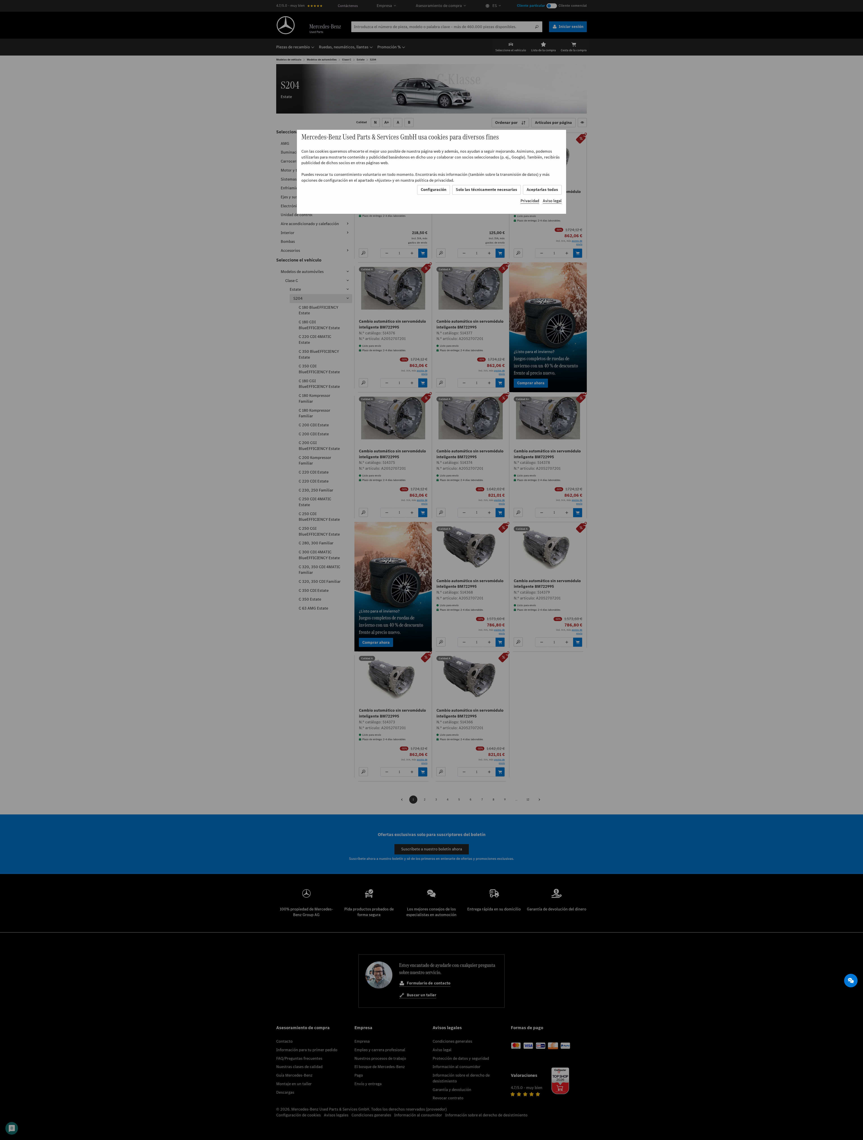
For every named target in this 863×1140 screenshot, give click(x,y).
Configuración (433, 189)
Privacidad (529, 200)
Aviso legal (552, 200)
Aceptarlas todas (542, 189)
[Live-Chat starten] (851, 980)
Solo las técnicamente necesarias (486, 189)
